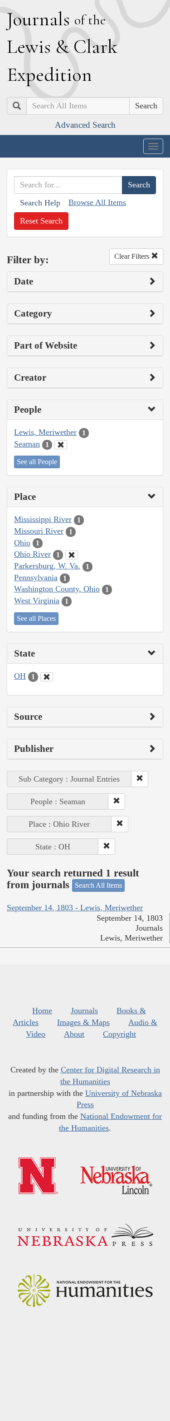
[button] (139, 779)
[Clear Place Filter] (71, 554)
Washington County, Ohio (57, 588)
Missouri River (38, 531)
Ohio (22, 542)
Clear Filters (132, 256)
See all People (37, 462)
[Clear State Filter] (46, 676)
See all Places (36, 618)
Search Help (40, 202)
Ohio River (32, 554)
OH (20, 675)
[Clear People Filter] (60, 444)
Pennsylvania (36, 577)
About (74, 1034)
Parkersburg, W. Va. (47, 565)
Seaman (27, 443)
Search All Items (98, 885)
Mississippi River (43, 519)
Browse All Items (97, 202)
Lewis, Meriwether (45, 432)
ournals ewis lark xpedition (62, 46)
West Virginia (36, 600)
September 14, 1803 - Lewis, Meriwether (75, 907)
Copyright (119, 1034)
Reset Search (41, 220)
